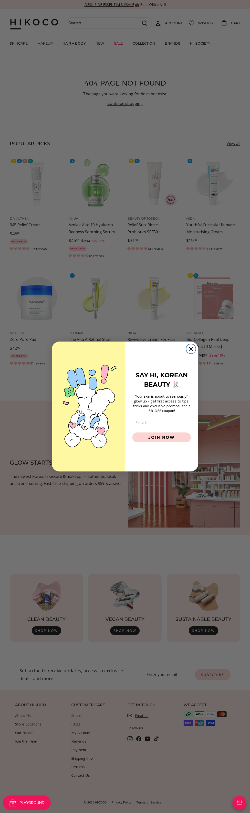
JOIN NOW (161, 437)
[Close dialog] (191, 349)
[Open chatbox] (239, 803)
